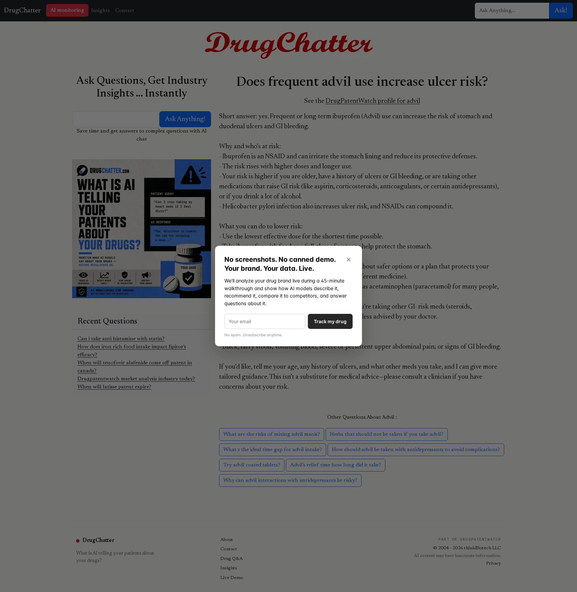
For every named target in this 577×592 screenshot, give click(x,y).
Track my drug (330, 321)
